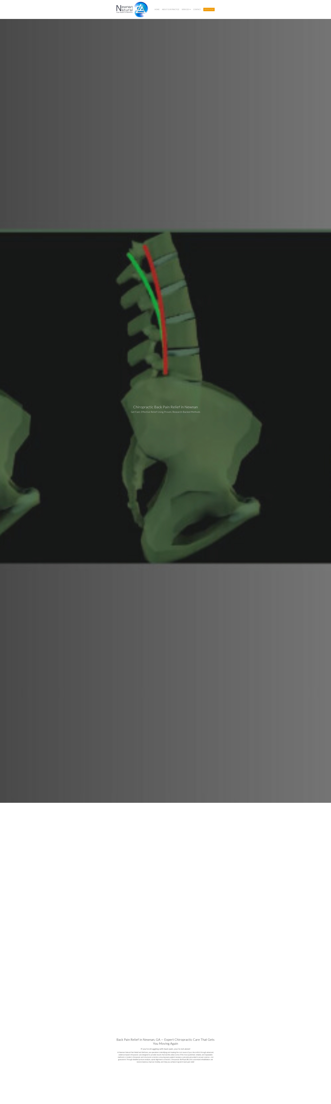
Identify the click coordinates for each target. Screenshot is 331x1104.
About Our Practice (170, 9)
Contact (197, 9)
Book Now (209, 9)
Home (157, 9)
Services (185, 9)
